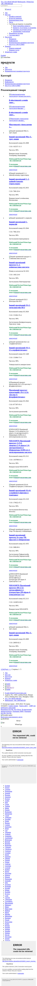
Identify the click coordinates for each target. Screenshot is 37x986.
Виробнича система (16, 33)
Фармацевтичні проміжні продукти (21, 43)
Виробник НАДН (7, 709)
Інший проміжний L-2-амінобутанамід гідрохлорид (19, 181)
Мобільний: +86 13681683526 (15, 700)
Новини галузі (14, 50)
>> (10, 669)
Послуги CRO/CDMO (16, 44)
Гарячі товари (13, 706)
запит (11, 170)
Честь (11, 22)
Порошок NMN (18, 711)
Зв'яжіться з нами (11, 52)
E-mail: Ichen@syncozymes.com (15, 693)
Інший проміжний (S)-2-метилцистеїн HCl (19, 306)
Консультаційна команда (21, 26)
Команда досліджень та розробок (24, 28)
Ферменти (12, 39)
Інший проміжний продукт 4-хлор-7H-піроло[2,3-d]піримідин (19, 537)
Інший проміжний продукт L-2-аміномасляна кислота (19, 264)
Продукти (8, 37)
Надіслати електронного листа (11, 717)
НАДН (8, 713)
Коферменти (13, 41)
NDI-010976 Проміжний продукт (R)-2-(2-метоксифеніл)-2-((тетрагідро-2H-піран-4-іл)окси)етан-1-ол (20, 590)
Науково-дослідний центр (22, 29)
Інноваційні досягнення (21, 31)
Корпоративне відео (16, 20)
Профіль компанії (15, 16)
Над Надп (17, 709)
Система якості (14, 35)
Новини (8, 46)
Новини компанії (15, 48)
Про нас (8, 15)
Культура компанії (15, 18)
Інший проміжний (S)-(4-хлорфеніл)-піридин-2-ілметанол (20, 492)
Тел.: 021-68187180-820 (9, 2)
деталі (15, 170)
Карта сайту (23, 706)
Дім (6, 13)
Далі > (7, 669)
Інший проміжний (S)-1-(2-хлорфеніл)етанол (19, 349)
